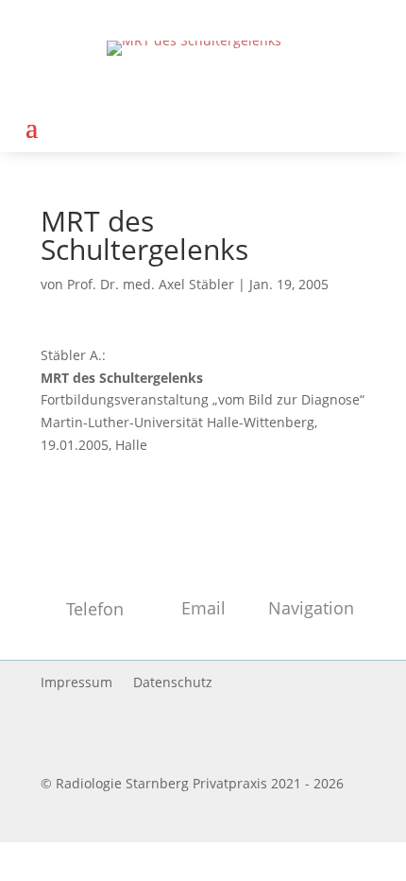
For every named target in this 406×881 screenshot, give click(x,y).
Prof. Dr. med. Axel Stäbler (150, 284)
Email (203, 607)
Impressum (76, 683)
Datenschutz (172, 683)
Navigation (311, 607)
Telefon (95, 608)
